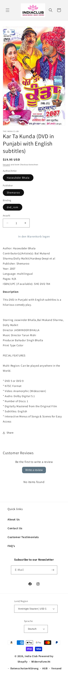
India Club (31, 656)
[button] (7, 10)
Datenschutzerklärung (24, 668)
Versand (6, 164)
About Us (14, 519)
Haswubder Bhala (18, 177)
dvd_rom (12, 207)
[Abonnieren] (53, 570)
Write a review (34, 470)
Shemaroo (13, 192)
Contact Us (15, 528)
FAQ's (11, 546)
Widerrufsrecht (40, 661)
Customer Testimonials (23, 537)
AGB (44, 668)
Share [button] (10, 432)
